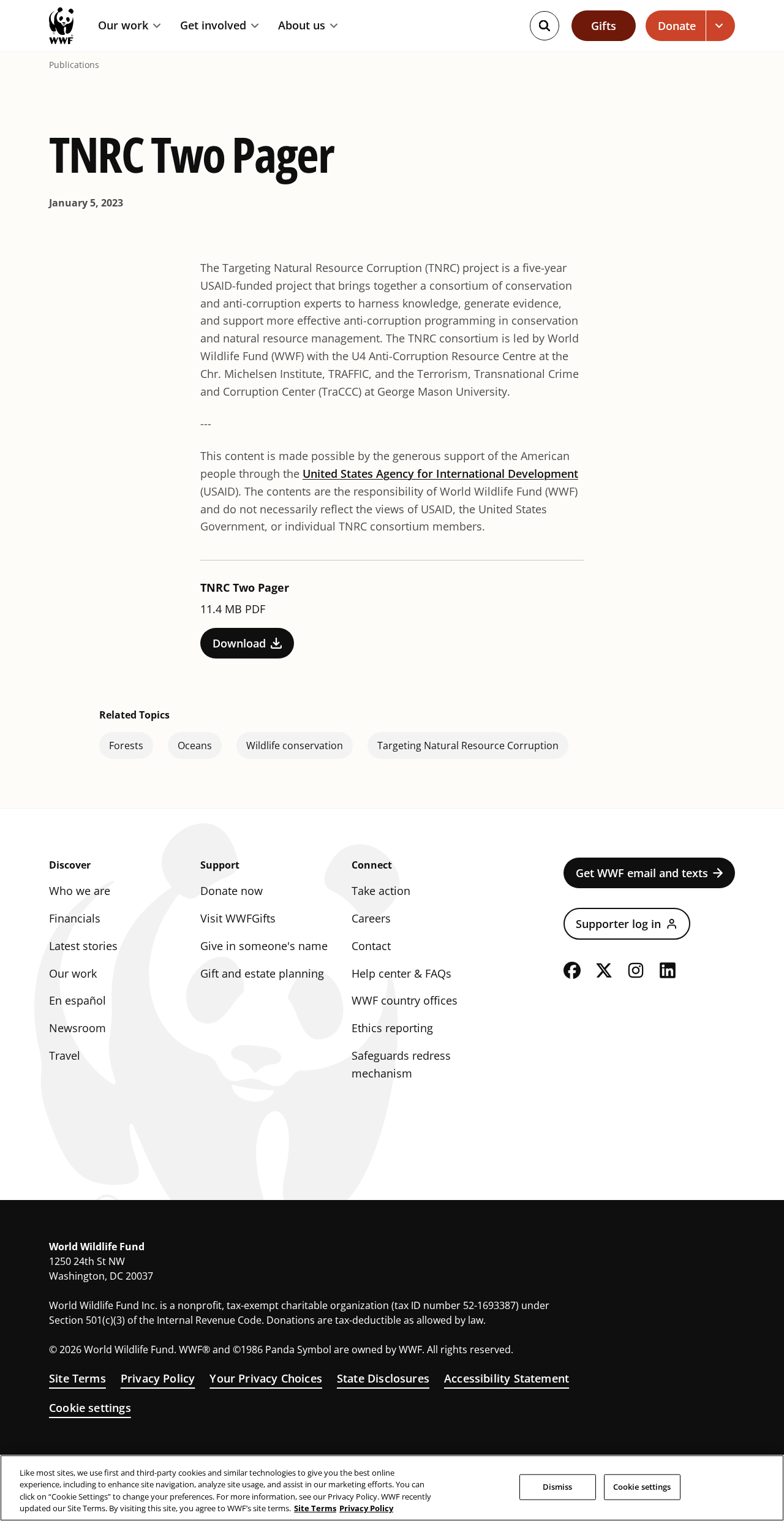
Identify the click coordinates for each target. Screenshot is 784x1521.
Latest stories (83, 945)
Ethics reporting (392, 1028)
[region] (392, 1488)
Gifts (603, 25)
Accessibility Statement (506, 1378)
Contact (371, 945)
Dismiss (558, 1486)
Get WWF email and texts (642, 873)
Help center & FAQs (401, 973)
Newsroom (77, 1028)
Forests (126, 745)
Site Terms (77, 1378)
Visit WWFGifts (238, 918)
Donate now (231, 890)
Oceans (195, 745)
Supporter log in (618, 923)
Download (239, 643)
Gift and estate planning (262, 973)
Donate (677, 25)
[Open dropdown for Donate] (720, 25)
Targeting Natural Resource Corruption (468, 745)
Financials (74, 918)
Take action (381, 890)
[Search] (544, 25)
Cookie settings (90, 1407)
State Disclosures (383, 1378)
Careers (371, 918)
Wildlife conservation (294, 745)
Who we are (79, 890)
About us (301, 26)
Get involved (213, 26)
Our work (123, 26)
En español (77, 1000)
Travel (64, 1055)
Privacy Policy (158, 1378)
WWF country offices (405, 1000)
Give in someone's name (264, 945)
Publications (74, 65)
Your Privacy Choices (265, 1378)
